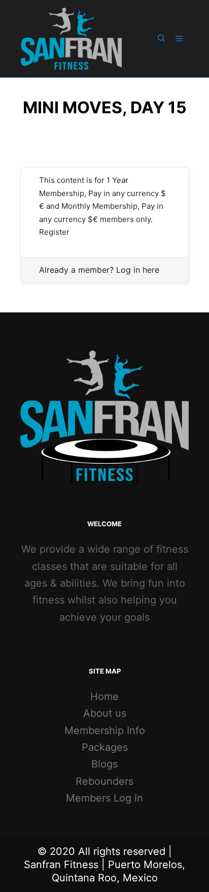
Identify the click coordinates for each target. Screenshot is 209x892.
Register (54, 232)
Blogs (104, 764)
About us (104, 713)
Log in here (137, 270)
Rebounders (104, 781)
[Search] (161, 38)
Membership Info (104, 730)
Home (104, 696)
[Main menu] (179, 38)
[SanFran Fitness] (71, 38)
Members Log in (104, 798)
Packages (105, 747)
